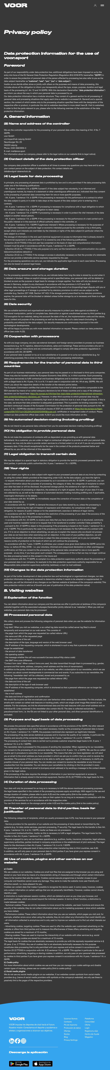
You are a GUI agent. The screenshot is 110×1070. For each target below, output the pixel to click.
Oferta (87, 1025)
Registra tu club (91, 1031)
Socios (67, 1034)
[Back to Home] (15, 5)
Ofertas (67, 1031)
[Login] (95, 5)
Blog (66, 1037)
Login (87, 1028)
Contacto (68, 1022)
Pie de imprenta (70, 1025)
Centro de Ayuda (92, 1034)
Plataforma (89, 1019)
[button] (102, 5)
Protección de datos (72, 1028)
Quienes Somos (70, 1019)
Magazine (89, 1037)
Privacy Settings (71, 1040)
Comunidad (89, 1022)
